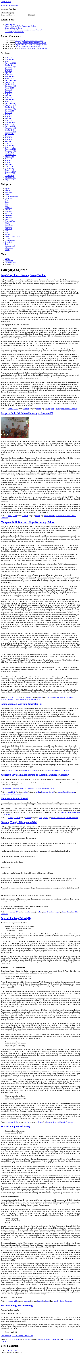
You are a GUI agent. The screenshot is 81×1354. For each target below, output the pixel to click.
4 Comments (69, 1122)
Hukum (7, 210)
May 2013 (8, 94)
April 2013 (8, 95)
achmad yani (55, 818)
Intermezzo (8, 211)
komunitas (71, 792)
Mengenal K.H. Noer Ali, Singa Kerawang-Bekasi (28, 522)
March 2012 (9, 120)
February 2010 (10, 168)
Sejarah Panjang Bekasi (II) (16, 918)
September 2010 (10, 155)
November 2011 (10, 128)
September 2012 (10, 109)
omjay (3, 794)
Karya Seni (9, 213)
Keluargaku (68, 1339)
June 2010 (8, 160)
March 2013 (9, 97)
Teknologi (8, 242)
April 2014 (8, 73)
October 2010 (9, 153)
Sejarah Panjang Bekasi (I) (15, 1126)
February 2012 (10, 122)
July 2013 (8, 90)
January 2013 (9, 101)
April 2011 (8, 141)
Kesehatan (8, 217)
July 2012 (8, 113)
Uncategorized (10, 246)
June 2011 (8, 137)
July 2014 (8, 69)
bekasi (62, 818)
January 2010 (9, 170)
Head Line (8, 208)
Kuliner (7, 219)
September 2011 (10, 132)
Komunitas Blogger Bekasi (10, 5)
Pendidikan (9, 225)
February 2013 (10, 99)
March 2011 (9, 143)
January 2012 (9, 124)
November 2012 (10, 105)
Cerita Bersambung (11, 196)
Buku (7, 194)
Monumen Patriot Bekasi (14, 798)
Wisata (7, 250)
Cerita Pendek (9, 198)
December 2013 (10, 80)
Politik (7, 231)
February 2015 (10, 59)
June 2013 (8, 92)
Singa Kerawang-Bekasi (22, 699)
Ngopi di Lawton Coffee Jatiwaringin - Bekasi (20, 26)
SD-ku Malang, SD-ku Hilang (17, 1305)
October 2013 (9, 84)
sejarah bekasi (60, 1122)
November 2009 (10, 174)
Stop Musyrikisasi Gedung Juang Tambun (33, 48)
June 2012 (8, 115)
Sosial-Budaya (10, 240)
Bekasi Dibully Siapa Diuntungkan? (28, 46)
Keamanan (8, 215)
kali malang (61, 697)
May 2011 (8, 139)
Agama (7, 189)
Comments (10, 262)
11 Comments (35, 699)
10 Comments (67, 1301)
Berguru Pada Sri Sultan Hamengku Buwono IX (27, 413)
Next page (14, 1350)
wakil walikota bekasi (67, 516)
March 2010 (9, 166)
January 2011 (9, 147)
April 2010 (8, 164)
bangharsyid (50, 1122)
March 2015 (9, 57)
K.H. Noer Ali (51, 697)
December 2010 (10, 149)
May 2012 (8, 116)
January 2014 (9, 78)
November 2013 (10, 82)
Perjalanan (8, 227)
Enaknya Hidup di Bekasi (13, 28)
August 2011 (9, 134)
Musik (7, 223)
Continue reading (28, 788)
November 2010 (10, 151)
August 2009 (9, 179)
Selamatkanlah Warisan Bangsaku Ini (21, 703)
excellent (26, 409)
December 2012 (10, 103)
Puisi (6, 232)
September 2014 (10, 67)
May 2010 (8, 162)
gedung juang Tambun (62, 409)
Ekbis (7, 200)
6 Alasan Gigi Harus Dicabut (14, 32)
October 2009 (9, 176)
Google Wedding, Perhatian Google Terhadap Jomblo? (23, 30)
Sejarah (7, 238)
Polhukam (8, 229)
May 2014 (8, 71)
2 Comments (74, 818)
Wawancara (9, 248)
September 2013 (10, 86)
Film (6, 204)
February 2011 (10, 145)
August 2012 (9, 111)
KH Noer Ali (70, 697)
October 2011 (9, 130)
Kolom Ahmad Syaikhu (52, 516)
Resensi (7, 234)
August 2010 (9, 157)
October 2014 (9, 65)
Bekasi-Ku (8, 192)
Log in (7, 259)
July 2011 (8, 136)
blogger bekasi (63, 792)
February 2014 (10, 76)
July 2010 (8, 158)
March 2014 (9, 74)
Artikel (7, 190)
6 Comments (17, 794)
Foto (6, 206)
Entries (9, 261)
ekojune (27, 1339)
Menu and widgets (7, 13)
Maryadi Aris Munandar (30, 770)
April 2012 (8, 118)
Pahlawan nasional (7, 699)
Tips (6, 244)
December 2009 (10, 172)
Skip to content (6, 2)
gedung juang (49, 409)
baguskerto (28, 912)
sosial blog (9, 794)
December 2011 (10, 126)
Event (7, 202)
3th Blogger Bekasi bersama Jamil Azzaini (29, 41)
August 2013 (9, 88)
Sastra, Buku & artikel (12, 236)
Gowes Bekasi (10, 24)
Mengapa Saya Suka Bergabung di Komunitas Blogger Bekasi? (35, 774)
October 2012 (9, 107)
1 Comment (73, 409)
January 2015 (9, 61)
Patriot (67, 818)
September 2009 (10, 178)
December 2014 (10, 63)
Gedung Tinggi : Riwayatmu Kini (19, 822)
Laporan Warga (10, 221)
